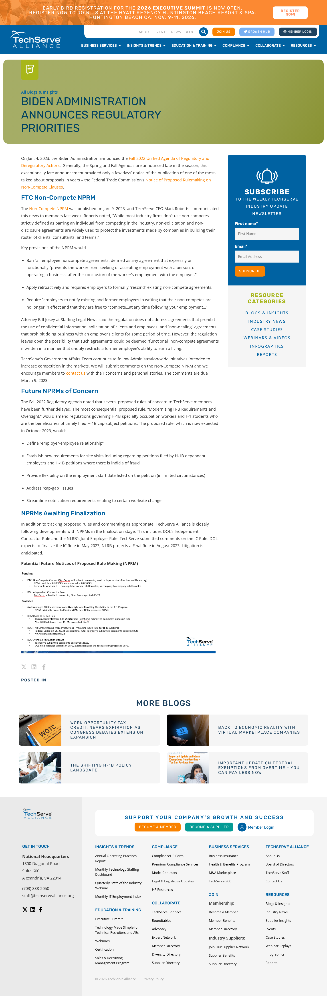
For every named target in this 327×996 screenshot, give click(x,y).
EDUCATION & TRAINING (118, 910)
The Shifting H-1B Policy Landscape (101, 768)
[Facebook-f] (44, 667)
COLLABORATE (166, 903)
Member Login (261, 827)
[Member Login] (242, 827)
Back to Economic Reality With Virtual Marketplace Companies (259, 730)
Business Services (229, 846)
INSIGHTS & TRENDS (115, 846)
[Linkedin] (34, 667)
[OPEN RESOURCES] (315, 45)
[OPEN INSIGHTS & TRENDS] (164, 45)
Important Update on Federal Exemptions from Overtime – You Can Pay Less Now (259, 768)
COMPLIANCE (165, 846)
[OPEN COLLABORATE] (283, 45)
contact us (75, 373)
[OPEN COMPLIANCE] (248, 45)
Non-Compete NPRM (48, 208)
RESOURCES (278, 894)
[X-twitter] (24, 667)
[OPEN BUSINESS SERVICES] (119, 45)
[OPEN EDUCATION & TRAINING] (215, 45)
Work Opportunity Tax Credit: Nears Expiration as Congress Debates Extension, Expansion (107, 730)
